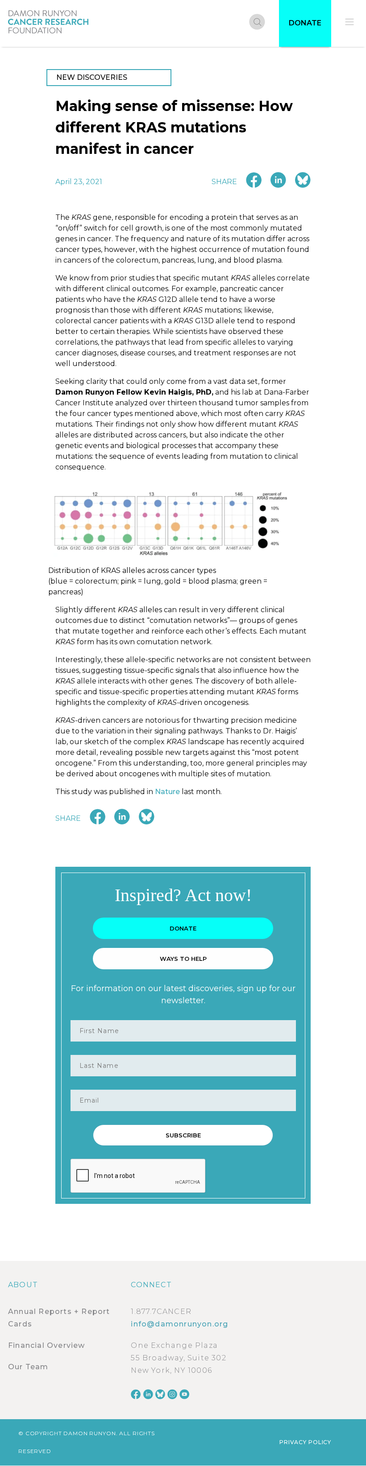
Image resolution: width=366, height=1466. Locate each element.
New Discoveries (91, 77)
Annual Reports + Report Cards (59, 1317)
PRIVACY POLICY (305, 1442)
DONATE (305, 23)
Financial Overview (46, 1345)
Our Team (28, 1367)
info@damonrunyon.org (179, 1324)
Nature (167, 791)
